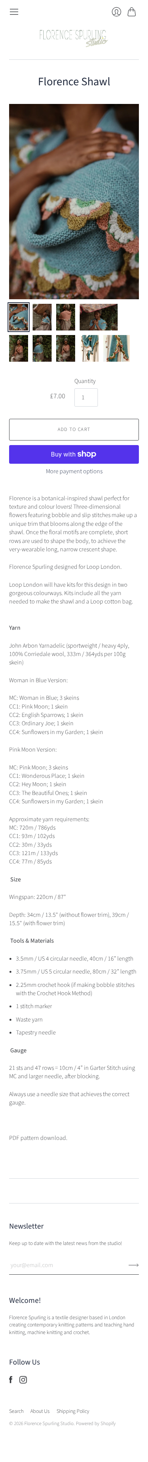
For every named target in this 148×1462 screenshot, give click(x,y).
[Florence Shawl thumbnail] (18, 317)
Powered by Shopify (96, 1423)
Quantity (85, 381)
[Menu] (14, 12)
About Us (40, 1411)
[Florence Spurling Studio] (74, 38)
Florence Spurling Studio (49, 1423)
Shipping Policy (73, 1411)
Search (16, 1411)
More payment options (74, 471)
